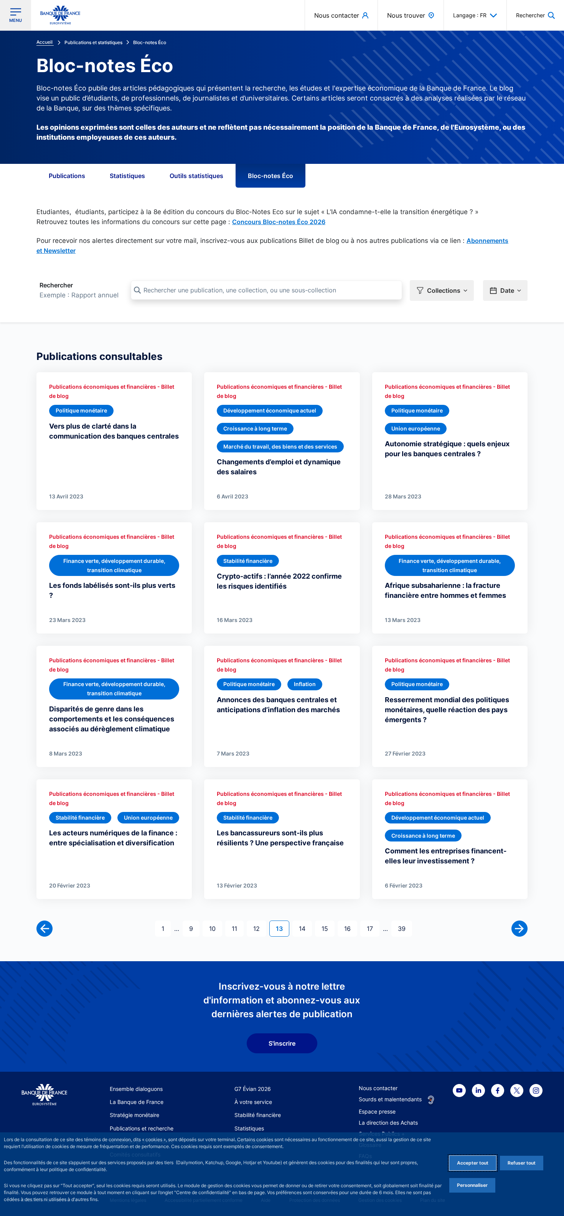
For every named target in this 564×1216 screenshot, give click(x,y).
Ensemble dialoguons (136, 1089)
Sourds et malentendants (390, 1099)
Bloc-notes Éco (270, 176)
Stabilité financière (257, 1115)
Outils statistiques (196, 176)
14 (305, 928)
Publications (67, 176)
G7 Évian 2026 (252, 1089)
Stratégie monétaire (134, 1115)
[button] (535, 15)
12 (259, 928)
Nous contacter (378, 1088)
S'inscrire (282, 1043)
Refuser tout (522, 1163)
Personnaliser (472, 1185)
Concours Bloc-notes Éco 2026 (278, 222)
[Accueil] (44, 1095)
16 (350, 928)
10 (215, 928)
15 (328, 928)
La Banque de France (136, 1102)
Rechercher (56, 285)
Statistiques (127, 176)
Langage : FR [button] (469, 15)
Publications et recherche (141, 1128)
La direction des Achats (388, 1122)
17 (372, 928)
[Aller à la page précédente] (44, 929)
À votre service (253, 1102)
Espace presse (377, 1111)
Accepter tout (472, 1163)
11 (237, 928)
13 (282, 928)
